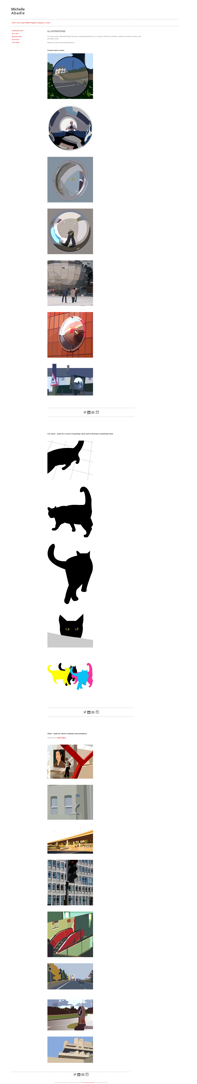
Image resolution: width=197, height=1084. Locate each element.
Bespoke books (17, 36)
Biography (40, 23)
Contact (47, 23)
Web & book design (18, 23)
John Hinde (15, 42)
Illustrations (15, 39)
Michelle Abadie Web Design (89, 1082)
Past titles (15, 33)
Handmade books (17, 30)
